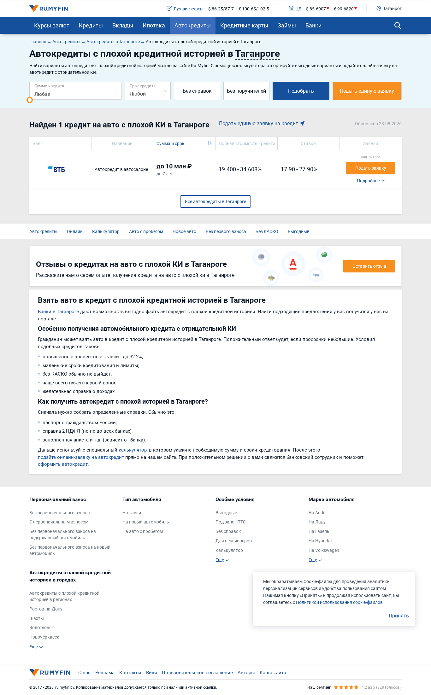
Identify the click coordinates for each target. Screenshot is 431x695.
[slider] (30, 100)
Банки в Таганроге (58, 311)
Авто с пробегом (146, 231)
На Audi (316, 513)
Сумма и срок (170, 143)
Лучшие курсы (189, 9)
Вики (151, 672)
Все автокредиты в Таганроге (215, 201)
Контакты (130, 672)
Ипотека (154, 25)
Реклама (105, 672)
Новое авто (184, 231)
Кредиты (91, 25)
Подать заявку (370, 168)
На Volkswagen (324, 550)
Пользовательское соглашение (197, 672)
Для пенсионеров (234, 541)
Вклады (122, 25)
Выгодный (299, 231)
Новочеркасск (44, 637)
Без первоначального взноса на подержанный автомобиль (62, 534)
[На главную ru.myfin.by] (49, 672)
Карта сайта (273, 672)
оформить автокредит (63, 464)
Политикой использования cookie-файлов (339, 602)
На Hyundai (320, 541)
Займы (287, 25)
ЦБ (298, 9)
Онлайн (75, 231)
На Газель (319, 531)
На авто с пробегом (142, 531)
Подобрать (301, 90)
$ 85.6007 (316, 9)
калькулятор (133, 450)
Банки (313, 25)
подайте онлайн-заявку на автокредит (81, 457)
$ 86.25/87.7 (221, 9)
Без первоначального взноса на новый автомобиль (69, 550)
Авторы (246, 672)
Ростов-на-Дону (45, 609)
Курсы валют (51, 25)
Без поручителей (246, 90)
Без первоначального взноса (59, 513)
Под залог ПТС (231, 522)
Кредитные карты (244, 25)
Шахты (36, 618)
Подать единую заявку (367, 90)
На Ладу (317, 522)
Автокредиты (192, 25)
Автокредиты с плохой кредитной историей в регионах (64, 596)
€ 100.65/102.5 (254, 9)
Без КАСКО (267, 231)
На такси (131, 513)
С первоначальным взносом (58, 522)
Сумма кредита (49, 85)
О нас (84, 672)
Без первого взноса (226, 231)
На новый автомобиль (145, 522)
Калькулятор (106, 231)
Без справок (197, 90)
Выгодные (226, 513)
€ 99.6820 (344, 9)
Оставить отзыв (369, 266)
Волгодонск (41, 627)
